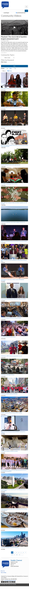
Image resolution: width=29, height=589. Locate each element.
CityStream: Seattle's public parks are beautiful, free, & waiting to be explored (14, 510)
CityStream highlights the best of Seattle (9, 547)
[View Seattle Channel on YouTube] (11, 581)
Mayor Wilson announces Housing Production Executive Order (14, 88)
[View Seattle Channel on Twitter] (4, 581)
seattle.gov (6, 12)
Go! (26, 10)
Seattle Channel (16, 560)
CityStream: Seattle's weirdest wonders (9, 451)
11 (19, 554)
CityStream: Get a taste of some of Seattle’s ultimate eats (13, 528)
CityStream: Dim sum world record (8, 336)
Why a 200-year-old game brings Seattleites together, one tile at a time (14, 203)
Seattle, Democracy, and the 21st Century (10, 126)
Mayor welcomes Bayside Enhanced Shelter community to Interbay (13, 432)
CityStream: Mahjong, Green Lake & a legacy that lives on (13, 222)
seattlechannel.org (21, 12)
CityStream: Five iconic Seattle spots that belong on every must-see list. (13, 490)
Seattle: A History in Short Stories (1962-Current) (11, 412)
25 (11, 68)
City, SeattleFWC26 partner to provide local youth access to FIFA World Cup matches (13, 471)
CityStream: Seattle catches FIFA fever (9, 393)
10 (7, 68)
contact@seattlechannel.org (10, 580)
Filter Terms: (4, 62)
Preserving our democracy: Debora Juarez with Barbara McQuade (12, 280)
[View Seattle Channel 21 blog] (13, 581)
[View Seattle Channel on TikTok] (7, 581)
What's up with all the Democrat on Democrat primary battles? (14, 241)
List (5, 70)
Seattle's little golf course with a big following (10, 164)
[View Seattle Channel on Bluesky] (9, 581)
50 (15, 68)
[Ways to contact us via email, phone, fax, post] (14, 581)
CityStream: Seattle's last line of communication (11, 317)
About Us (3, 570)
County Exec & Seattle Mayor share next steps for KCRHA (13, 299)
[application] (14, 27)
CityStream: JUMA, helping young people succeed (11, 355)
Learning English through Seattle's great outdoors (11, 107)
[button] (14, 27)
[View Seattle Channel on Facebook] (2, 581)
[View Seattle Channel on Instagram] (5, 581)
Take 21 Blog (3, 572)
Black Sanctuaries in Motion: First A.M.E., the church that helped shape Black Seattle (14, 146)
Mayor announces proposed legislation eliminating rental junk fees (14, 261)
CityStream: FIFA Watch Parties (7, 374)
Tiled (10, 70)
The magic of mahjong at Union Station (9, 183)
